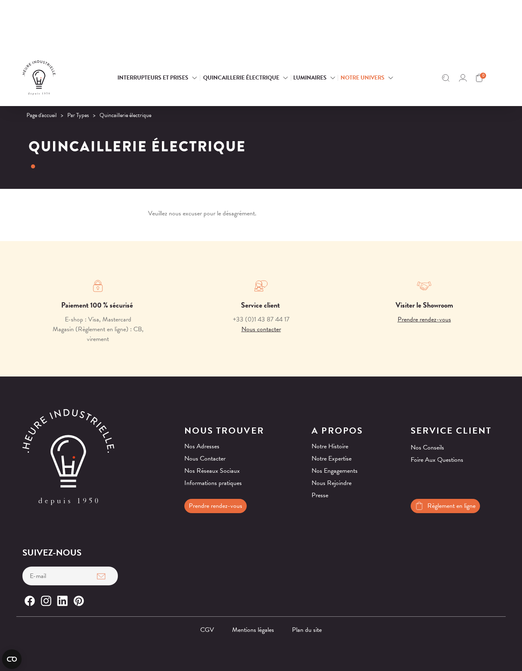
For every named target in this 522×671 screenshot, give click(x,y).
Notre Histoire (330, 446)
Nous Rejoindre (332, 483)
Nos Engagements (335, 471)
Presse (320, 495)
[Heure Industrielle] (56, 77)
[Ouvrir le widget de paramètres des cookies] (12, 659)
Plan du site (307, 630)
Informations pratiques (213, 483)
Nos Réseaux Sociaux (212, 471)
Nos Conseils (427, 447)
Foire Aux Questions (437, 460)
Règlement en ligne (451, 506)
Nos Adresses (201, 446)
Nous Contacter (205, 458)
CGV (207, 630)
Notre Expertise (332, 458)
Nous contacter (261, 329)
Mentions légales (253, 630)
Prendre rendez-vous (424, 319)
